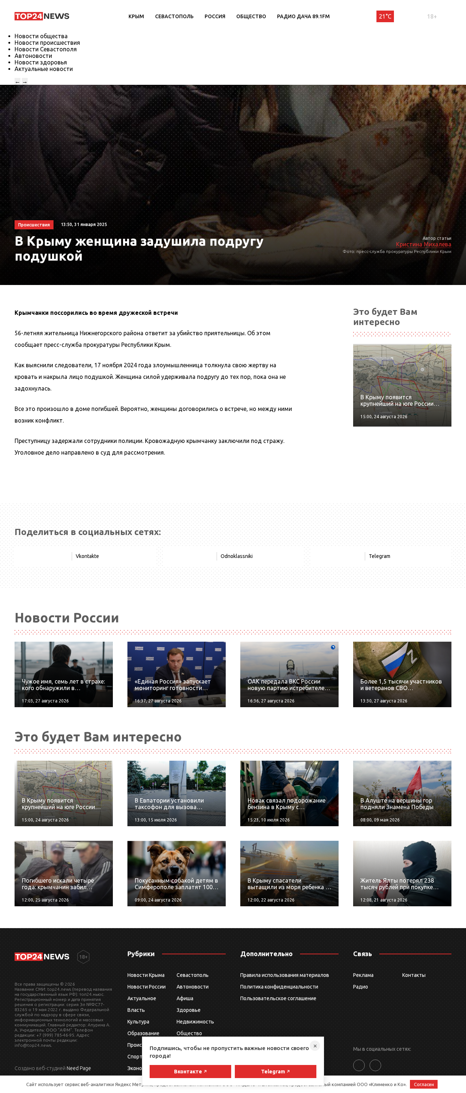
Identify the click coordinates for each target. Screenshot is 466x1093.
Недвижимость (195, 1022)
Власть (136, 1010)
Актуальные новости (44, 69)
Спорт (134, 1057)
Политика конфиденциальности (279, 987)
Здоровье (189, 1010)
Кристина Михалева (423, 244)
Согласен (424, 1084)
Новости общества (41, 36)
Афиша (185, 998)
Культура (138, 1022)
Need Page (79, 1068)
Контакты (414, 975)
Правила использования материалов (284, 975)
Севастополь (174, 16)
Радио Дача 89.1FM (303, 16)
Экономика (140, 1068)
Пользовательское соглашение (278, 998)
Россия (215, 16)
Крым (136, 16)
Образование (143, 1033)
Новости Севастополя (46, 49)
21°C (385, 16)
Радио (360, 987)
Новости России (146, 987)
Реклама (363, 975)
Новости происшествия (47, 42)
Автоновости (33, 55)
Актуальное (141, 998)
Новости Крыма (146, 975)
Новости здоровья (41, 62)
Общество (251, 16)
